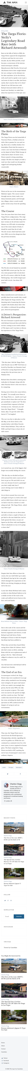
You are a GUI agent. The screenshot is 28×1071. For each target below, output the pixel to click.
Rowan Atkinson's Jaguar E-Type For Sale (12, 884)
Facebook (6, 1060)
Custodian (4, 1052)
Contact (3, 1049)
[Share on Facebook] (20, 773)
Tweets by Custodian (10, 947)
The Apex (11, 767)
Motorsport (19, 767)
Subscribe (19, 916)
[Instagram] (11, 900)
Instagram (6, 1063)
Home (3, 1042)
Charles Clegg (15, 784)
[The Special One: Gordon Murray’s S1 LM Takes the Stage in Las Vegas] (14, 850)
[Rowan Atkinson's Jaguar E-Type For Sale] (14, 873)
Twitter (5, 1058)
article (3, 767)
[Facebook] (8, 900)
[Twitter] (5, 900)
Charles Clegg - (8, 835)
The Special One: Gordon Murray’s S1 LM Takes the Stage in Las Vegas (14, 861)
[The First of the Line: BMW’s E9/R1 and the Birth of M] (14, 828)
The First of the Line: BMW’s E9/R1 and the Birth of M (13, 839)
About (3, 1045)
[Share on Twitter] (7, 773)
